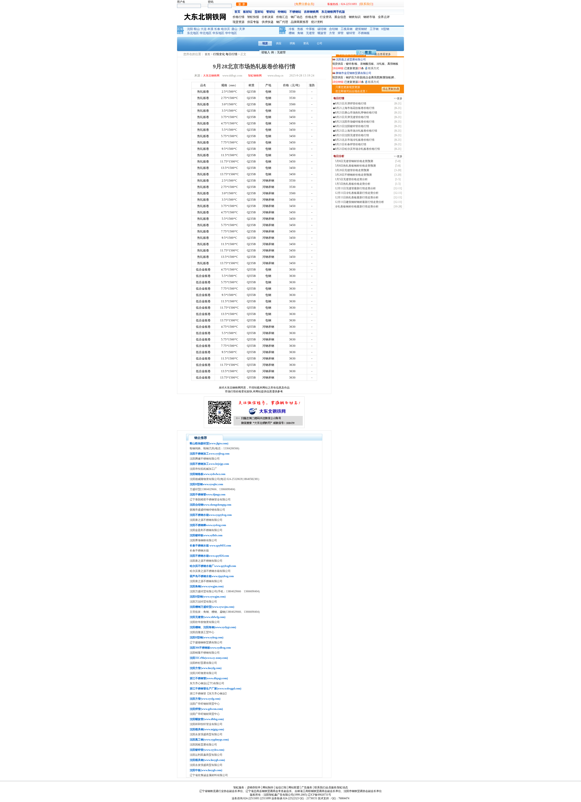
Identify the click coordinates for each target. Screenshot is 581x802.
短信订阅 (281, 787)
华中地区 (231, 33)
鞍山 (197, 29)
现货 (265, 43)
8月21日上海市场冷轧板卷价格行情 (356, 130)
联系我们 (366, 4)
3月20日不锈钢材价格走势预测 (353, 174)
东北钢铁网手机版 (333, 11)
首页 (237, 11)
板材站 (247, 11)
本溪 (210, 29)
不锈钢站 (295, 11)
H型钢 (385, 29)
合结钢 (333, 29)
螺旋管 (322, 33)
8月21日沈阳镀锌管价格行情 (352, 126)
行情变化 (219, 54)
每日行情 (232, 54)
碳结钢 (322, 29)
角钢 (300, 33)
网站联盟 (293, 787)
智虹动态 (342, 787)
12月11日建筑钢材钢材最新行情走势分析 (359, 202)
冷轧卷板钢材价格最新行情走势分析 (357, 206)
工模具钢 (346, 29)
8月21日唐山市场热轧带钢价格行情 (356, 112)
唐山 (234, 29)
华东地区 (218, 33)
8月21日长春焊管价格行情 (350, 144)
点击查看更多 (382, 54)
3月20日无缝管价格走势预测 (352, 170)
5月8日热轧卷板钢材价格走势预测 (355, 165)
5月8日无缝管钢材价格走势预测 (354, 161)
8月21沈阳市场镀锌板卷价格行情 (354, 121)
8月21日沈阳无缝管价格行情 (352, 135)
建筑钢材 (361, 29)
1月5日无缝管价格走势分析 (351, 179)
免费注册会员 (304, 4)
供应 (278, 43)
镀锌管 (350, 33)
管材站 (270, 11)
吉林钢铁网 (311, 11)
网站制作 (268, 787)
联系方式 (373, 68)
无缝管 (310, 33)
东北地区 (193, 33)
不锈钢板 (364, 33)
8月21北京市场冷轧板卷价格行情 (354, 139)
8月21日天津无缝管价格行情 (352, 117)
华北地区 (206, 33)
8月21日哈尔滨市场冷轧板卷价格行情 (357, 148)
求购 (292, 43)
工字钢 (374, 29)
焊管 (341, 33)
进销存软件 (254, 787)
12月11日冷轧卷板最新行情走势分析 (357, 192)
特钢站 (282, 11)
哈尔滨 (225, 29)
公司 (319, 43)
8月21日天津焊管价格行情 (350, 103)
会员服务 (331, 787)
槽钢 (292, 33)
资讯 (306, 43)
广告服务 (306, 787)
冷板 (292, 29)
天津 (242, 29)
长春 (217, 29)
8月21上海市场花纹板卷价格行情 (354, 108)
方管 (332, 33)
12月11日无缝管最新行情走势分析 (355, 188)
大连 (204, 29)
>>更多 (398, 98)
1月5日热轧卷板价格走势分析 (352, 183)
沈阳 (190, 29)
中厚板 (310, 29)
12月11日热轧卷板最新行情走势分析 (357, 197)
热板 (300, 29)
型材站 (259, 11)
